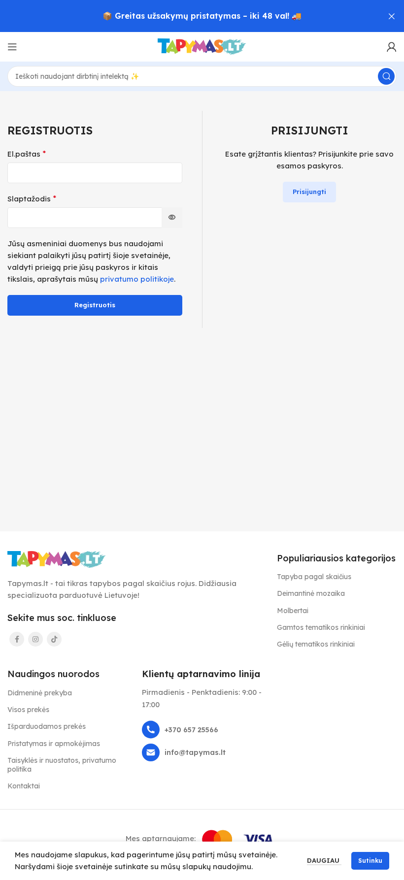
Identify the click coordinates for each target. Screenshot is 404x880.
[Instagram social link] (35, 639)
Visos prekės (28, 709)
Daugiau (324, 860)
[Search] (386, 76)
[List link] (202, 729)
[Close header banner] (391, 16)
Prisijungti (309, 192)
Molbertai (292, 610)
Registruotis (94, 305)
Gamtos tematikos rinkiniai (321, 627)
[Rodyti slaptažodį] (172, 217)
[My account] (392, 47)
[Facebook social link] (16, 639)
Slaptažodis (31, 198)
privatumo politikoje (137, 279)
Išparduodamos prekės (46, 726)
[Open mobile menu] (12, 47)
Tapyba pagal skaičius (314, 576)
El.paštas (26, 154)
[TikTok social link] (54, 639)
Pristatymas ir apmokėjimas (53, 743)
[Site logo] (202, 46)
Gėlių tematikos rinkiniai (316, 644)
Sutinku (370, 860)
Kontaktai (23, 786)
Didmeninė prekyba (39, 692)
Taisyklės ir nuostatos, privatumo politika (61, 765)
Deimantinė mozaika (311, 593)
